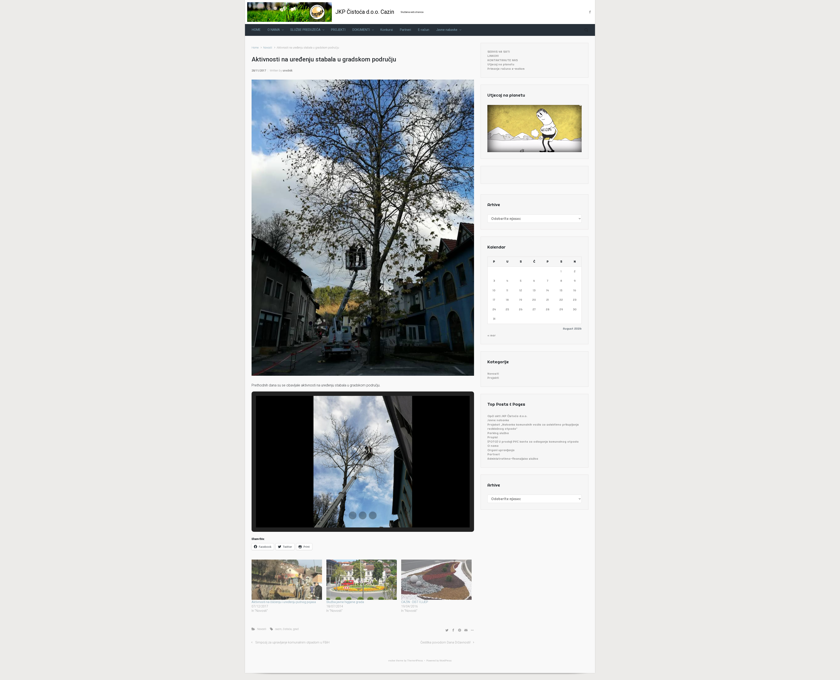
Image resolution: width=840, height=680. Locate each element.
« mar (491, 335)
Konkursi (386, 30)
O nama (493, 445)
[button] (353, 515)
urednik (287, 70)
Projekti (493, 377)
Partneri (405, 30)
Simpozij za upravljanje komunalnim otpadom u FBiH (292, 642)
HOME (256, 30)
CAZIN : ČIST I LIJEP (414, 602)
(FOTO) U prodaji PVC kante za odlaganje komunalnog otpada (533, 441)
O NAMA (274, 30)
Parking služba (498, 433)
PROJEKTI (338, 30)
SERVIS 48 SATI (498, 51)
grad (296, 629)
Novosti (267, 47)
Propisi (492, 437)
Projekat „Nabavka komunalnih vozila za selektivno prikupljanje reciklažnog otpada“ (533, 427)
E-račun (423, 30)
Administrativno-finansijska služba (512, 458)
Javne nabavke (446, 30)
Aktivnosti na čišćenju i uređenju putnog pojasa (284, 602)
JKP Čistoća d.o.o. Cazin (364, 12)
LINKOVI (493, 55)
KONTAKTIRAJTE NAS (502, 60)
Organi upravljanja (500, 450)
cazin (278, 629)
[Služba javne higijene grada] (361, 580)
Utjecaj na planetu (500, 64)
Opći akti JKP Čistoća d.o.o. (507, 416)
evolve (391, 660)
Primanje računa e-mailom (506, 68)
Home (255, 47)
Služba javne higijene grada (345, 602)
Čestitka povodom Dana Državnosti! (445, 642)
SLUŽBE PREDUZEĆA (305, 30)
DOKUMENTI (361, 30)
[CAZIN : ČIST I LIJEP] (436, 580)
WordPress (445, 660)
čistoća (287, 629)
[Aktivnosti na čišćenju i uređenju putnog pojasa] (287, 580)
